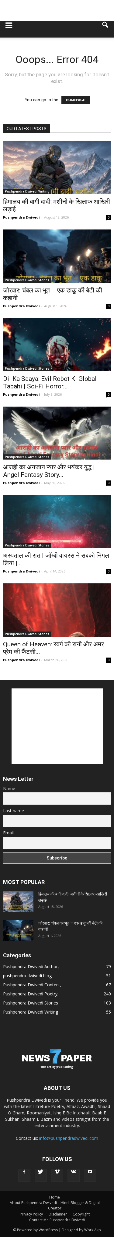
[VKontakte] (73, 1175)
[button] (105, 29)
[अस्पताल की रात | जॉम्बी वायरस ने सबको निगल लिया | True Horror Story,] (57, 521)
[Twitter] (41, 1175)
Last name (13, 810)
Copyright (81, 1214)
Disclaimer (58, 1214)
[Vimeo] (57, 1175)
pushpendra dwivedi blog (27, 975)
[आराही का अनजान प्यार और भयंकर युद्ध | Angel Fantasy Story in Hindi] (57, 433)
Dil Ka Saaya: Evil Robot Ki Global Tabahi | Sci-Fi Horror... (50, 382)
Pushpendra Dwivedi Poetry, (31, 994)
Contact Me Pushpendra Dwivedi (57, 1219)
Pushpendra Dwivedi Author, (31, 966)
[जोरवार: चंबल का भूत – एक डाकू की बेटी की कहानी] (57, 255)
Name (9, 788)
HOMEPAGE (75, 100)
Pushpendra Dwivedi (21, 217)
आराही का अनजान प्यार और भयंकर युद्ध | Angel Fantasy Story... (49, 470)
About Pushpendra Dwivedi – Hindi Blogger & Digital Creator (55, 1205)
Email (8, 833)
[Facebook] (24, 1175)
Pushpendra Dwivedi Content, (32, 985)
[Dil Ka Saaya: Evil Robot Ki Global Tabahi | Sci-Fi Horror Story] (57, 344)
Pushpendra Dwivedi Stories (27, 280)
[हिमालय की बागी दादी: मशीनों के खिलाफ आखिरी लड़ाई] (57, 167)
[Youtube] (90, 1175)
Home (54, 1197)
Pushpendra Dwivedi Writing (27, 191)
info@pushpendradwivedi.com (68, 1138)
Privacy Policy (31, 1214)
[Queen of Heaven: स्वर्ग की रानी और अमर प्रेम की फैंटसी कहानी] (57, 609)
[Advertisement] (57, 10)
